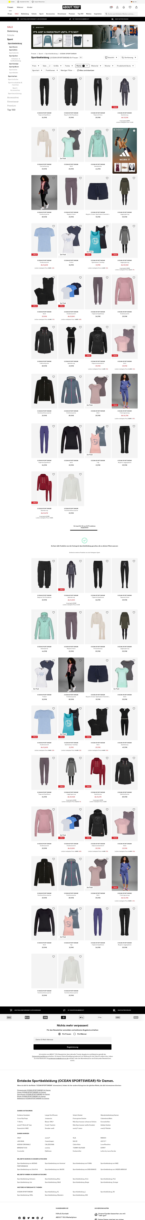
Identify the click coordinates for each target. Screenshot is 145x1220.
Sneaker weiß (49, 1128)
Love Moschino (106, 1144)
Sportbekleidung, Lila (24, 1182)
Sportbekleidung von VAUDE (54, 1169)
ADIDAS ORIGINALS (23, 1144)
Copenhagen (49, 1141)
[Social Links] (19, 1218)
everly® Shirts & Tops (24, 1125)
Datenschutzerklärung (40, 1056)
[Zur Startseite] (29, 1209)
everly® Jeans (77, 1128)
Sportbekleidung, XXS (80, 1195)
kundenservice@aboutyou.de (58, 1058)
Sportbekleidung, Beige (81, 1182)
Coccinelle (20, 1151)
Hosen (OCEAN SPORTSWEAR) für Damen (31, 1092)
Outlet (12, 1)
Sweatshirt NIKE (23, 1128)
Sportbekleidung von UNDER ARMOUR (114, 1169)
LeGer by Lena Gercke (108, 1151)
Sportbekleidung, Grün (80, 1179)
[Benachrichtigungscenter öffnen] (123, 7)
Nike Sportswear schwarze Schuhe (84, 1122)
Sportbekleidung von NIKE (109, 1163)
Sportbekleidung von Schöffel (27, 1169)
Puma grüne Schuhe (79, 1118)
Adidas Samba (106, 1125)
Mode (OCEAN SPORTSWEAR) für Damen (31, 1096)
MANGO (103, 1138)
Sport (41, 53)
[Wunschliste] (130, 7)
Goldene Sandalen (23, 1115)
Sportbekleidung (51, 53)
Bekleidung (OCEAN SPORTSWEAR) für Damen (33, 1098)
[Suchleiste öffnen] (105, 14)
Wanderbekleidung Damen (110, 1115)
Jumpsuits (48, 1118)
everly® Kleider (106, 1128)
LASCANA (20, 1141)
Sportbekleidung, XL (52, 1192)
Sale (44, 66)
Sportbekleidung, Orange (109, 1182)
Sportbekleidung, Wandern (54, 1195)
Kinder (29, 7)
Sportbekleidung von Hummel (55, 1163)
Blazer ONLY (49, 1122)
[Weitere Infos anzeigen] (44, 121)
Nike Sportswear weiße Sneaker (84, 1125)
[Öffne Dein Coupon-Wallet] (111, 7)
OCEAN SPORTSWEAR (68, 53)
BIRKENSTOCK (22, 1148)
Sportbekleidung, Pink (108, 1179)
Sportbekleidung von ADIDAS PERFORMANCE (27, 1164)
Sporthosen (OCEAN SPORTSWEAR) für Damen (33, 1094)
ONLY (19, 1138)
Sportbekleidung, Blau (52, 1179)
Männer (20, 7)
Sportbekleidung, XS (108, 1192)
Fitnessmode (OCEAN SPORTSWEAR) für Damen (34, 1090)
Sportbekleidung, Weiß (53, 1182)
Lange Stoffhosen (51, 1115)
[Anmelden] (117, 7)
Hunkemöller (77, 1151)
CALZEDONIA (49, 1144)
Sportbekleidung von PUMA (82, 1163)
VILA (74, 1138)
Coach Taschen (50, 1125)
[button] (111, 57)
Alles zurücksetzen (86, 70)
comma (47, 1148)
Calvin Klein (77, 1144)
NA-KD (75, 1141)
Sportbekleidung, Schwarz (26, 1179)
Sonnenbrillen (105, 1122)
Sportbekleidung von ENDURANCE (84, 1169)
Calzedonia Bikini (106, 1118)
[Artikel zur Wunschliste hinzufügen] (53, 78)
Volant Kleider (78, 1115)
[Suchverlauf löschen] (136, 14)
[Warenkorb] (136, 7)
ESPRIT (103, 1148)
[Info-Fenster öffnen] (33, 27)
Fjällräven (48, 1151)
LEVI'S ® (103, 1141)
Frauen (10, 7)
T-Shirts (20, 1122)
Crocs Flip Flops (22, 1118)
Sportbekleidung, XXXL (25, 1195)
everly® (47, 1138)
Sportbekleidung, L (79, 1192)
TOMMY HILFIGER (79, 1148)
